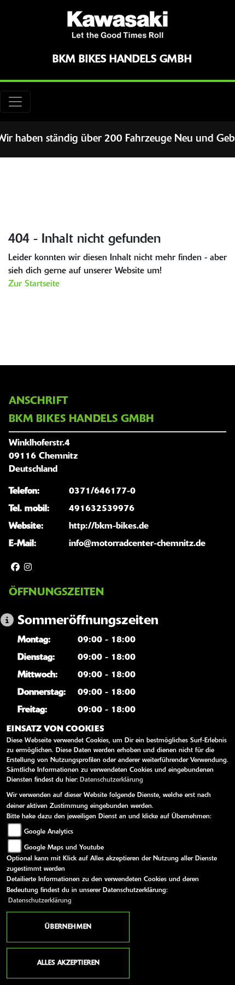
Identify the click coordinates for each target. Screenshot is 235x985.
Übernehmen (68, 927)
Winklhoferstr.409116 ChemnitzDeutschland (43, 456)
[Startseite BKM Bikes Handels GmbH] (117, 24)
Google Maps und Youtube (64, 848)
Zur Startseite (34, 284)
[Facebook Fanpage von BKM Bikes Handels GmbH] (15, 568)
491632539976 (101, 509)
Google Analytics (48, 832)
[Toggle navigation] (15, 102)
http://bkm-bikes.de (109, 526)
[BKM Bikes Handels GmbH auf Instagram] (28, 568)
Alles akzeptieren (68, 963)
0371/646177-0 (102, 491)
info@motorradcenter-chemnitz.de (137, 544)
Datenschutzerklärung (111, 780)
